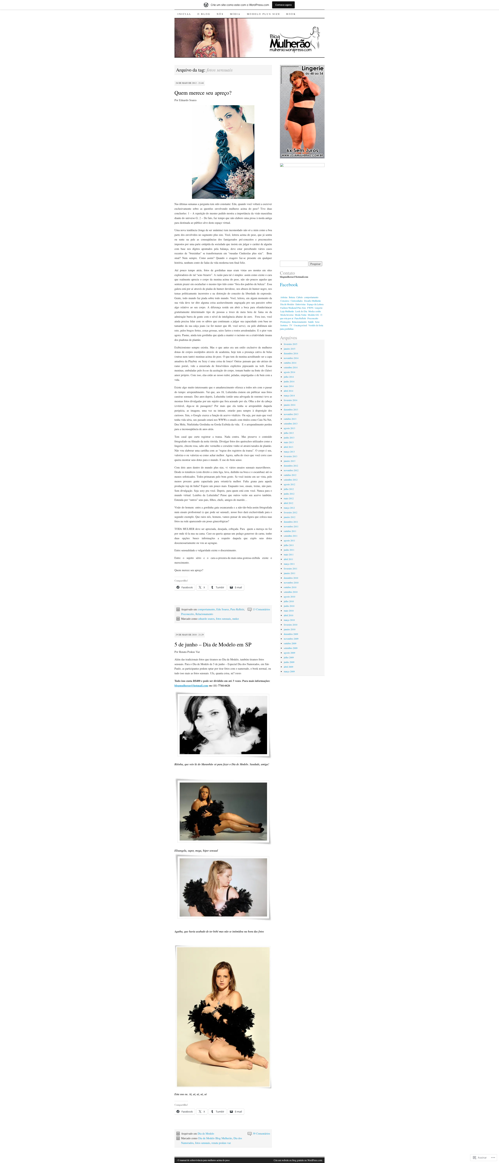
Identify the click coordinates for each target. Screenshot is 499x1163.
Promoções (285, 321)
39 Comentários (261, 1133)
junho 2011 (289, 549)
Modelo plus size (263, 13)
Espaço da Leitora (315, 304)
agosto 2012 (289, 484)
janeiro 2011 (289, 573)
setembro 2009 (290, 648)
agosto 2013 (289, 428)
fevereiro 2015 (290, 344)
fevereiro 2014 (290, 400)
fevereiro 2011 (290, 568)
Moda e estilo (314, 311)
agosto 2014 (289, 372)
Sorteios (284, 325)
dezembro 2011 (291, 521)
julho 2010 (289, 601)
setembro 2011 (290, 535)
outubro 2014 (290, 362)
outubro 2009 (290, 643)
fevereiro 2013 (290, 456)
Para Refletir (237, 609)
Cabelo (299, 297)
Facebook (289, 284)
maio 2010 (289, 610)
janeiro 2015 (289, 348)
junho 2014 (289, 381)
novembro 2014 (291, 358)
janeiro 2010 (289, 629)
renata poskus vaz (221, 1143)
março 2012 (289, 507)
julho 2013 (289, 432)
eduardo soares (206, 618)
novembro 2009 (291, 638)
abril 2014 (288, 390)
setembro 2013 (290, 423)
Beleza (292, 297)
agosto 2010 (289, 596)
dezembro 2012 (291, 465)
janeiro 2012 (289, 517)
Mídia (235, 13)
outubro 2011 (290, 531)
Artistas (284, 297)
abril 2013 (288, 446)
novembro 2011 (291, 526)
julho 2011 (289, 545)
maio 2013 (289, 442)
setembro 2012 (290, 479)
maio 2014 (289, 386)
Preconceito (187, 614)
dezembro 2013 (291, 409)
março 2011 (289, 563)
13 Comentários (261, 609)
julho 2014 (289, 376)
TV (290, 325)
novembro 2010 (291, 582)
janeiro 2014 (289, 404)
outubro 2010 (290, 587)
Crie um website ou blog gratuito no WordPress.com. (298, 1160)
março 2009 (289, 671)
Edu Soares (222, 609)
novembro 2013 (291, 414)
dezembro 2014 (291, 353)
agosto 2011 (289, 540)
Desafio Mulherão (312, 300)
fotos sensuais (223, 618)
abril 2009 (288, 666)
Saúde (311, 321)
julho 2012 (289, 488)
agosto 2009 (289, 652)
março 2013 (289, 451)
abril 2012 (288, 503)
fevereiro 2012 (290, 512)
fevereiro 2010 (290, 624)
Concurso (284, 300)
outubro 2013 (290, 418)
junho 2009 (289, 662)
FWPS (310, 307)
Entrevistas (301, 304)
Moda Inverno (287, 314)
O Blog (204, 13)
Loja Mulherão (287, 311)
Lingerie (318, 307)
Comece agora (283, 4)
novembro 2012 (291, 470)
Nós (220, 13)
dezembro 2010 (291, 577)
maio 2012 (289, 498)
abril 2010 (288, 615)
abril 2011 (288, 559)
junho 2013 (289, 437)
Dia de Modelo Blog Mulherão (215, 1138)
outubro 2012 (290, 474)
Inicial (184, 13)
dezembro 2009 (291, 633)
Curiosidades (297, 300)
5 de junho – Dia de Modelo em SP (212, 644)
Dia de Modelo (206, 1133)
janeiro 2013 (289, 460)
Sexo (317, 321)
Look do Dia (301, 311)
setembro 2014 (290, 367)
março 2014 (289, 395)
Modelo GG (313, 314)
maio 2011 (289, 554)
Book (291, 13)
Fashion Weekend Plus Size (293, 307)
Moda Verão (300, 314)
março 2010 (289, 619)
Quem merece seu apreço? (202, 92)
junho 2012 (289, 493)
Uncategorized (300, 325)
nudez (235, 618)
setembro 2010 (290, 591)
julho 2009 (289, 657)
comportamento (206, 609)
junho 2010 (289, 605)
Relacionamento (204, 614)
